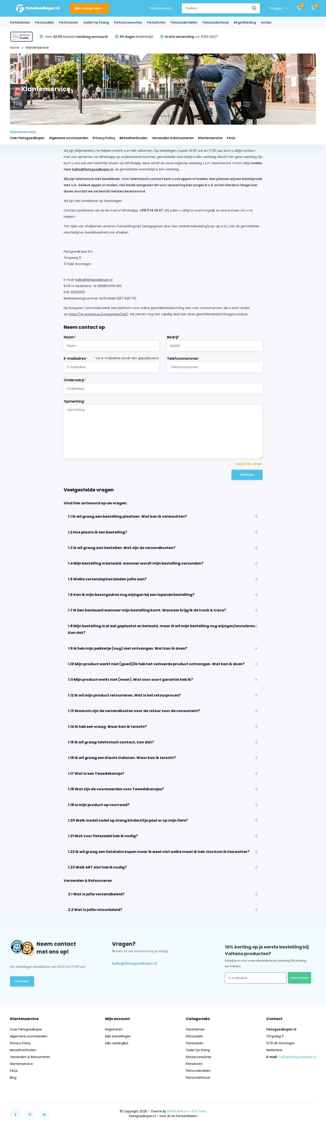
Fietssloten (156, 22)
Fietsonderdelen (184, 22)
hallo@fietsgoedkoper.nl (92, 169)
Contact (22, 981)
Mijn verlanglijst (116, 1043)
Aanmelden (299, 978)
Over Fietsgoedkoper (27, 138)
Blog (13, 1077)
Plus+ (184, 1111)
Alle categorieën (87, 8)
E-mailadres (111, 358)
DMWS (172, 1111)
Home (14, 47)
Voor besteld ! (76, 36)
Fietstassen (68, 22)
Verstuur (247, 474)
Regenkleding (245, 22)
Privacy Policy (104, 138)
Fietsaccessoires (128, 22)
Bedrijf (173, 337)
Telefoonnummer (182, 358)
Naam (70, 337)
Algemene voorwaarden (68, 138)
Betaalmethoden (133, 138)
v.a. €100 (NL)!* (191, 36)
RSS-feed (199, 1111)
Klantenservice (160, 8)
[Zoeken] (254, 8)
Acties (266, 22)
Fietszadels (44, 22)
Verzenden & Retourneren (173, 138)
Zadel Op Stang (96, 22)
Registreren (114, 1029)
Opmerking (75, 401)
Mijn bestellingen (118, 1036)
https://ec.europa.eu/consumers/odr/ (98, 314)
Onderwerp (75, 380)
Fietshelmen (20, 22)
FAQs (231, 138)
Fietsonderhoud (215, 22)
